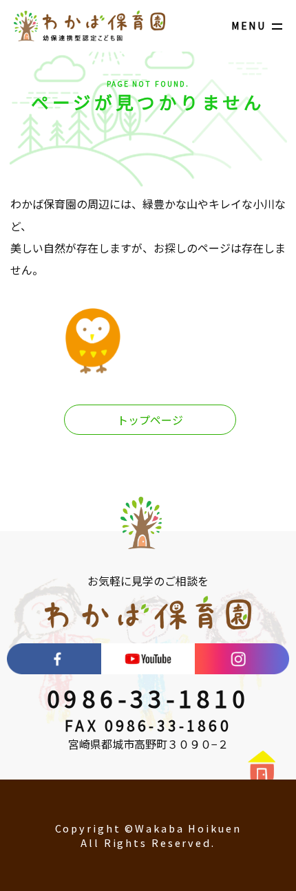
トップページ (150, 419)
